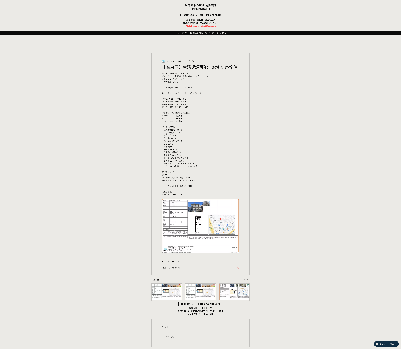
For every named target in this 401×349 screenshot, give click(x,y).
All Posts (154, 47)
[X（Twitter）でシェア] (168, 261)
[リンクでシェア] (178, 261)
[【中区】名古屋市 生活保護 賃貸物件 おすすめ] (234, 292)
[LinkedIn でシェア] (173, 261)
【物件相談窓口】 (200, 9)
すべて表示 (246, 280)
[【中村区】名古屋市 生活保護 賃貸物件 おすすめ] (200, 292)
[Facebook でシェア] (163, 261)
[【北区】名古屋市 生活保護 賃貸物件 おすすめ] (167, 292)
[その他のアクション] (238, 61)
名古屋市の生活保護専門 (200, 5)
